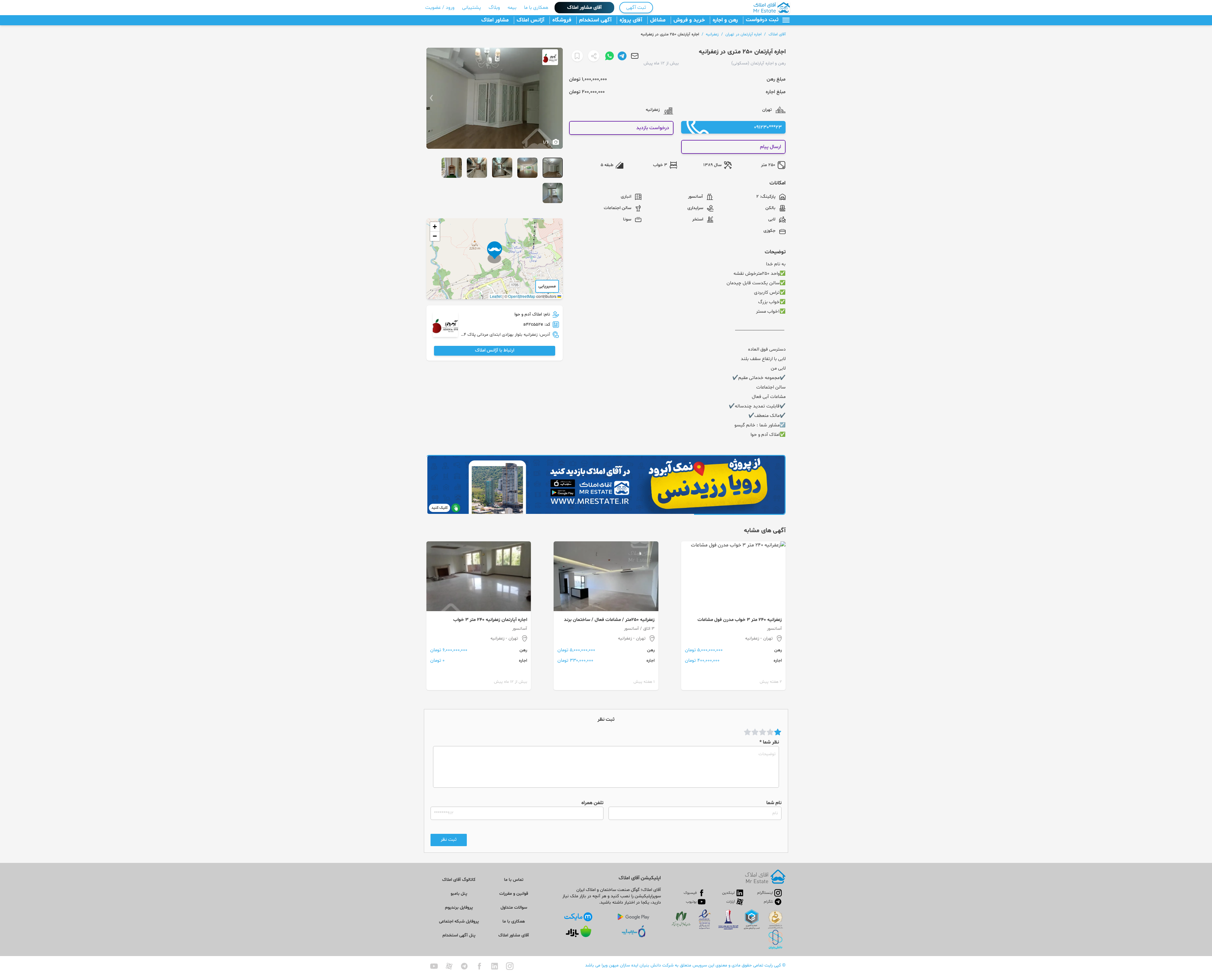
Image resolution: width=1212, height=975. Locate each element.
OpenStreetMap (521, 296)
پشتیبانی (471, 7)
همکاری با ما (536, 7)
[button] (495, 252)
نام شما (773, 802)
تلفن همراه (592, 802)
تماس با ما (513, 880)
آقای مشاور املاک (584, 7)
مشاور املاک (495, 20)
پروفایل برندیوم (459, 908)
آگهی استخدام (595, 20)
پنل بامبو (459, 894)
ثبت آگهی (636, 7)
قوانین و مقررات (513, 894)
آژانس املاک (530, 20)
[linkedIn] (494, 966)
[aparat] (449, 966)
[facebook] (479, 966)
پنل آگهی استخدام (459, 935)
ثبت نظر (449, 839)
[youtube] (434, 966)
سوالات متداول (514, 908)
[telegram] (464, 966)
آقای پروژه (631, 20)
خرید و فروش (689, 20)
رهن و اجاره (725, 20)
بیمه (512, 7)
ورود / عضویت (439, 7)
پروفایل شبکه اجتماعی (459, 921)
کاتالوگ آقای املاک (458, 880)
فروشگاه (561, 20)
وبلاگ (494, 7)
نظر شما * (769, 742)
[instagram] (509, 966)
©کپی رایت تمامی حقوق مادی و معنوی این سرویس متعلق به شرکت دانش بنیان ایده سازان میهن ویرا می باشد (685, 965)
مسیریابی (547, 286)
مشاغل (658, 20)
